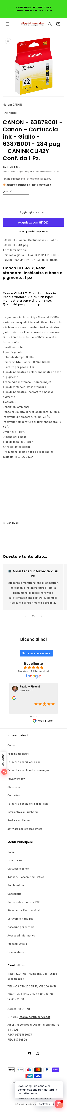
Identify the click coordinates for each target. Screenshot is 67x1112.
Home (11, 852)
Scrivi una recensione (36, 653)
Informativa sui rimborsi (22, 812)
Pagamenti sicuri (18, 753)
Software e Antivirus (20, 918)
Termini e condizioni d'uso (24, 762)
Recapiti (51, 1104)
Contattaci (14, 795)
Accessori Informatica (21, 935)
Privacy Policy (16, 778)
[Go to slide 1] (31, 716)
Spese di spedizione (28, 172)
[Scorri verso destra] (42, 616)
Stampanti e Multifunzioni (23, 910)
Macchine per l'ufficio (20, 927)
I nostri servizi (16, 860)
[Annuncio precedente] (7, 9)
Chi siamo (13, 787)
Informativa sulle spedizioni (29, 1104)
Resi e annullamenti (19, 820)
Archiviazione (16, 885)
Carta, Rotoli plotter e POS (23, 902)
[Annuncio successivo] (60, 9)
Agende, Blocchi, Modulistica (25, 877)
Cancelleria (14, 893)
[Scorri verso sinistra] (25, 616)
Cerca (11, 745)
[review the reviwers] (14, 698)
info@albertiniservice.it (34, 1016)
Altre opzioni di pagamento (33, 231)
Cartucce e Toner (18, 868)
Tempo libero (15, 952)
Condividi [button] (13, 522)
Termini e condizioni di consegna (28, 770)
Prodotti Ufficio (17, 943)
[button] (7, 24)
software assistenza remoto (25, 828)
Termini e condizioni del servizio (28, 803)
